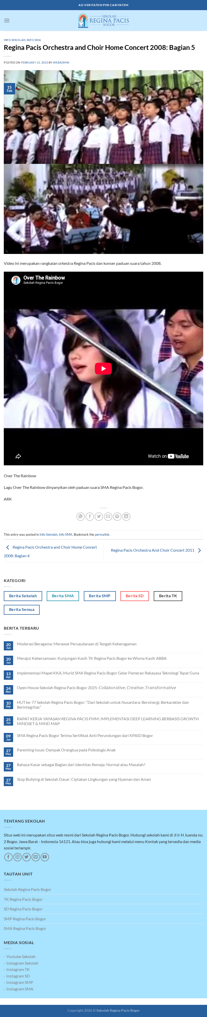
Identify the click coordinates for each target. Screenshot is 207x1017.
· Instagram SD (17, 975)
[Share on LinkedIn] (126, 516)
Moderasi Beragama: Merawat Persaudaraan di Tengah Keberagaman (77, 643)
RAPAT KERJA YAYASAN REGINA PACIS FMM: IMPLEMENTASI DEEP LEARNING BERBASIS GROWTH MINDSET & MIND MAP (108, 721)
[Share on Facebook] (90, 516)
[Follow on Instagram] (17, 857)
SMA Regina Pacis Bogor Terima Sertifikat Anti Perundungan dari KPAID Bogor (85, 735)
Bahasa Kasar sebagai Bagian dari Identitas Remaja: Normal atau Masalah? (81, 764)
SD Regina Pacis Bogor (23, 908)
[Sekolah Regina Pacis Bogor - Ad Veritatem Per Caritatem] (103, 20)
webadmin (61, 62)
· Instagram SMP (18, 982)
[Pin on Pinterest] (117, 516)
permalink (102, 534)
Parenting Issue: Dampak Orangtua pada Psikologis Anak (66, 749)
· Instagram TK (17, 969)
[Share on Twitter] (99, 516)
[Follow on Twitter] (26, 857)
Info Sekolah (14, 40)
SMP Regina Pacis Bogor (25, 918)
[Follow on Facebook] (8, 857)
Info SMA (34, 40)
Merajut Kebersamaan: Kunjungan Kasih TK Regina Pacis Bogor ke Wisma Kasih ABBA (92, 658)
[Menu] (7, 20)
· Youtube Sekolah (20, 956)
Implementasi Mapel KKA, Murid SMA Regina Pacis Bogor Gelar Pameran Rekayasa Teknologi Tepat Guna (108, 672)
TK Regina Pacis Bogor (23, 899)
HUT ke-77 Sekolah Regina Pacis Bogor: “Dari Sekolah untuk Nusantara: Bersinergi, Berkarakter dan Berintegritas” (103, 704)
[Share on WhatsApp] (80, 516)
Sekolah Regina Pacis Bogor (27, 889)
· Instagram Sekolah (21, 963)
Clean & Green (96, 1002)
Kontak (116, 1002)
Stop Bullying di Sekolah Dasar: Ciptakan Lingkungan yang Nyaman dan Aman (84, 779)
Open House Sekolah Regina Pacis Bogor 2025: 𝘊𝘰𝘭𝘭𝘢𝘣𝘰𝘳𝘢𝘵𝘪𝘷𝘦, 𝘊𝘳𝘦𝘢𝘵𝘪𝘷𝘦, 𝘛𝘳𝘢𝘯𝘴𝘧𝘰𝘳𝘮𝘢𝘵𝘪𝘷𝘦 (96, 687)
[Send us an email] (36, 857)
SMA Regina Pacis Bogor (25, 928)
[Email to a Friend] (108, 516)
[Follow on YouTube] (45, 857)
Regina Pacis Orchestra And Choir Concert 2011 (153, 550)
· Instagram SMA (18, 988)
